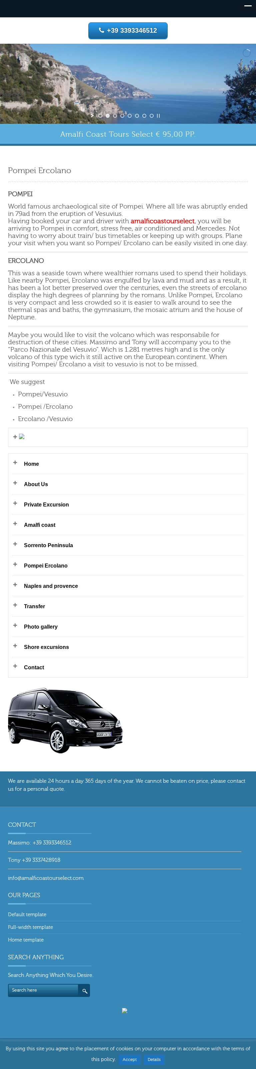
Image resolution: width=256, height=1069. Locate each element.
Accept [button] (130, 1059)
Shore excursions (46, 647)
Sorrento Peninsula (48, 545)
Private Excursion (46, 504)
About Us (36, 484)
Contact (34, 667)
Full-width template (30, 927)
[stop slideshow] (158, 116)
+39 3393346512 (132, 30)
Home (31, 464)
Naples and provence (51, 586)
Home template (26, 940)
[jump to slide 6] (137, 116)
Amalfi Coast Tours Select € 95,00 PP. (128, 134)
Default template (27, 915)
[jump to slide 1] (100, 116)
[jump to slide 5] (130, 116)
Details (154, 1059)
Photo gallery (41, 627)
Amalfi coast (39, 525)
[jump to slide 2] (108, 116)
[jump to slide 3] (115, 116)
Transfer (34, 606)
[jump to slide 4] (122, 116)
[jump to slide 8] (152, 116)
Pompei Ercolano (46, 566)
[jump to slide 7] (144, 116)
